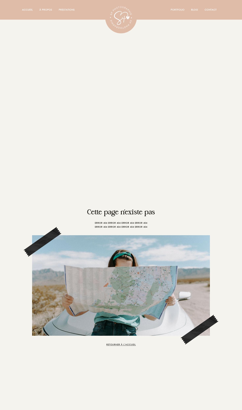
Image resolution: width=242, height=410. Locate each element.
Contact (211, 9)
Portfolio (178, 9)
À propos (45, 9)
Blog (194, 9)
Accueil (27, 9)
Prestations (67, 9)
